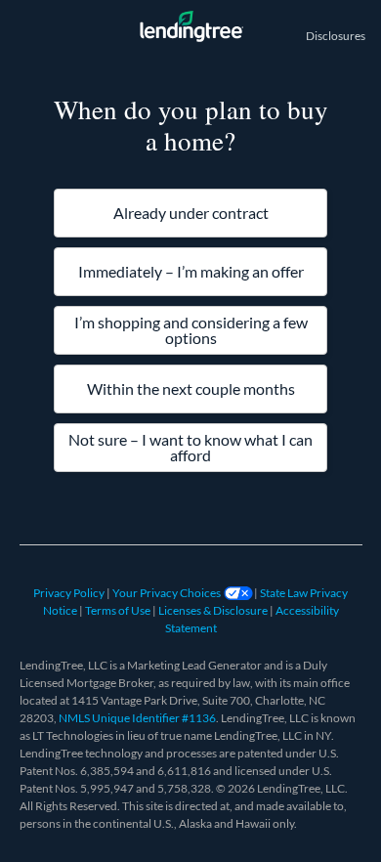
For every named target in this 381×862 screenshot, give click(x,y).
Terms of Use (118, 610)
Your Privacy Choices (167, 592)
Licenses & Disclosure (214, 610)
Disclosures (335, 35)
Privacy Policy (69, 592)
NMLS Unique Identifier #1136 (137, 718)
